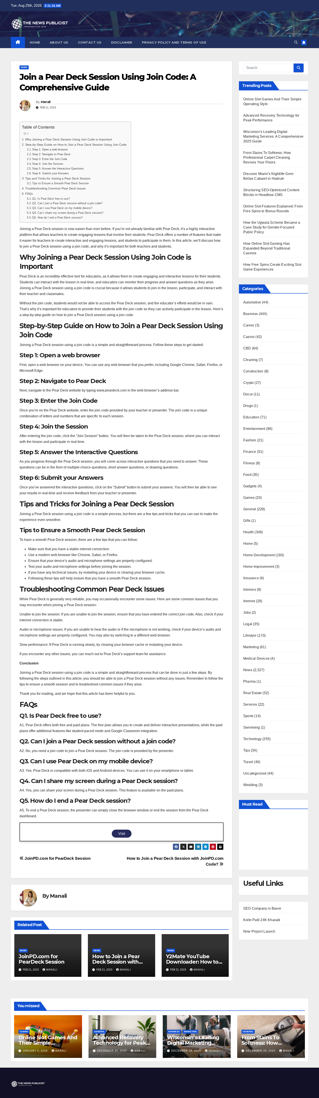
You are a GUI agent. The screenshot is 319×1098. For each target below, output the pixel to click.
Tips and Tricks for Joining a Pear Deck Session (57, 178)
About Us (59, 42)
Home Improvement (258, 566)
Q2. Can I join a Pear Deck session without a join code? (67, 203)
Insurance (251, 578)
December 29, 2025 (186, 1050)
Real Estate (252, 693)
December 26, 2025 (261, 1050)
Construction (253, 371)
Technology (252, 739)
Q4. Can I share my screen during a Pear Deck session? (67, 212)
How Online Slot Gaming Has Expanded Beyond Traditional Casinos (266, 248)
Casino (249, 337)
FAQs (29, 193)
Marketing (251, 647)
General (249, 509)
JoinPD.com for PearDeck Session (57, 858)
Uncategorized (254, 773)
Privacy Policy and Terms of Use (174, 42)
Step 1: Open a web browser (50, 149)
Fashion (249, 440)
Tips (246, 750)
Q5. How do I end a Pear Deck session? (57, 217)
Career (248, 325)
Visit (121, 833)
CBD (247, 348)
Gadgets (250, 486)
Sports (248, 716)
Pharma (249, 681)
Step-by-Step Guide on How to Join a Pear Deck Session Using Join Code (76, 144)
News (24, 67)
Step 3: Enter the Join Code (49, 159)
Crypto (248, 383)
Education (251, 417)
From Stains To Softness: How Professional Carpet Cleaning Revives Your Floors (267, 157)
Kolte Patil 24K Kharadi (261, 920)
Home (35, 42)
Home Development (259, 555)
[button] (296, 42)
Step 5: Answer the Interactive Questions (58, 168)
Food (247, 474)
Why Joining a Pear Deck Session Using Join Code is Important (68, 139)
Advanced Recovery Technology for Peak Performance (119, 1042)
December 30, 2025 (112, 1050)
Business (250, 314)
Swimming (251, 727)
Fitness (249, 463)
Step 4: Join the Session (47, 163)
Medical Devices (256, 658)
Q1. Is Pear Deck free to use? (51, 198)
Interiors (249, 589)
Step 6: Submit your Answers (50, 173)
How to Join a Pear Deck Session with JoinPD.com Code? (116, 961)
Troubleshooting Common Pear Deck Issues (55, 188)
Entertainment (254, 429)
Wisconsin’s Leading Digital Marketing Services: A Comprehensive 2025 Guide (273, 136)
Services (250, 704)
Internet (249, 601)
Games (249, 497)
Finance (249, 452)
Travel (248, 762)
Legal (247, 624)
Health (248, 532)
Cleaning (250, 360)
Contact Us (90, 42)
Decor (248, 394)
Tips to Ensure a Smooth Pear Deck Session (60, 183)
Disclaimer (121, 42)
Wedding (250, 785)
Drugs (248, 406)
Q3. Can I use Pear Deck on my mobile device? (62, 208)
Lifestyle (250, 635)
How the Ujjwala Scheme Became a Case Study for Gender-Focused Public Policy (271, 227)
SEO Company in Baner (262, 908)
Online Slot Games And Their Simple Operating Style (47, 1042)
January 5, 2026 (36, 1050)
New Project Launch (259, 931)
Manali (46, 102)
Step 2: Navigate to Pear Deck (51, 154)
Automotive (252, 302)
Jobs (247, 612)
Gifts (246, 520)
